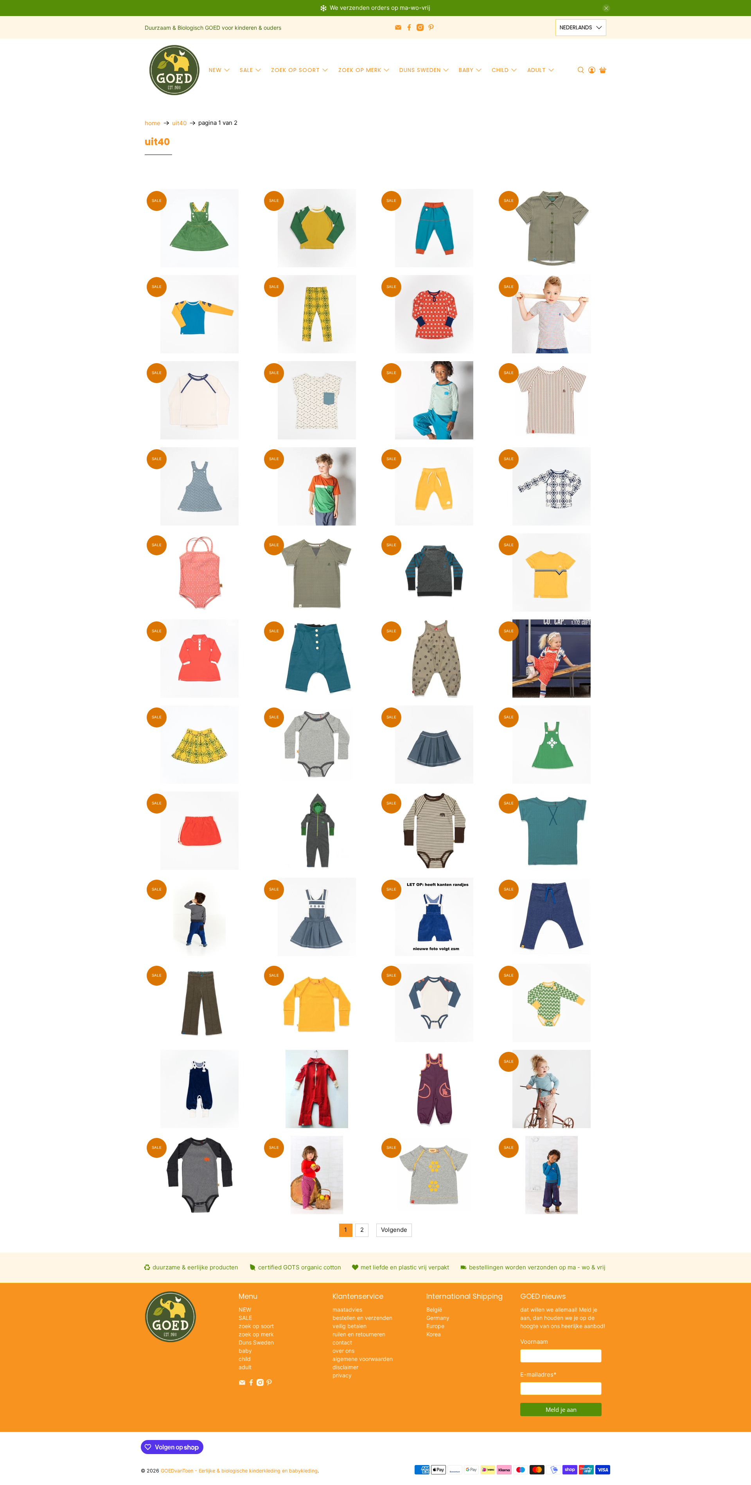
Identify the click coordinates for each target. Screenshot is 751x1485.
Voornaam (534, 1341)
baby (466, 70)
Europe (435, 1326)
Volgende (394, 1229)
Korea (433, 1334)
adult (536, 70)
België (434, 1309)
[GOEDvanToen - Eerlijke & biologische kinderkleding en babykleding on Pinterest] (431, 27)
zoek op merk (359, 70)
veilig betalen (349, 1326)
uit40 (179, 123)
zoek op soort (295, 70)
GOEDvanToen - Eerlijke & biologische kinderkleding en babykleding (239, 1471)
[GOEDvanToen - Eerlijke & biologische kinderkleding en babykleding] (174, 70)
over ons (343, 1350)
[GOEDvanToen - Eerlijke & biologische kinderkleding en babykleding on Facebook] (409, 27)
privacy (342, 1375)
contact (342, 1342)
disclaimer (345, 1367)
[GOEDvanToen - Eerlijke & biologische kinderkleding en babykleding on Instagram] (420, 27)
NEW (215, 70)
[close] (606, 8)
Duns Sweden (420, 70)
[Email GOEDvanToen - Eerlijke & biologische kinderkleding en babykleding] (398, 27)
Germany (437, 1317)
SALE (246, 70)
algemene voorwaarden (362, 1358)
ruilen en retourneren (358, 1334)
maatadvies (347, 1309)
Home (152, 123)
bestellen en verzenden (362, 1317)
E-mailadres (538, 1374)
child (500, 70)
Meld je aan (561, 1409)
